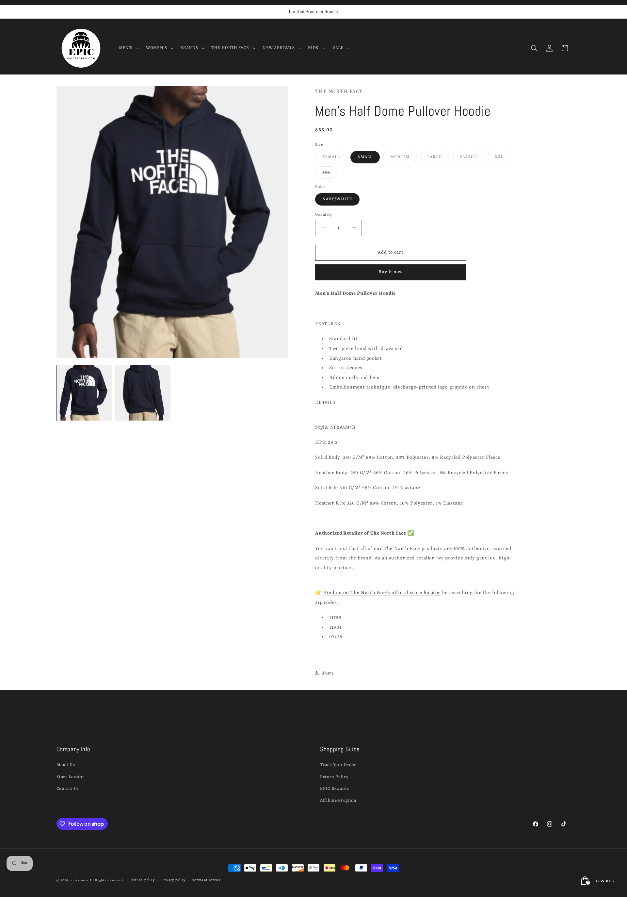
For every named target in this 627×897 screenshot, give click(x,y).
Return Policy (334, 776)
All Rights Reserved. (106, 880)
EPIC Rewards (334, 788)
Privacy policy (173, 880)
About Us (65, 765)
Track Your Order (338, 765)
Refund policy (143, 880)
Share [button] (327, 673)
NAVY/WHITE (337, 198)
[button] (128, 48)
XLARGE (471, 158)
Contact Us (67, 788)
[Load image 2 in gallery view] (142, 392)
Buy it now (390, 272)
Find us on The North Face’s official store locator (382, 592)
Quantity (323, 214)
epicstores (79, 880)
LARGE (438, 158)
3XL (329, 173)
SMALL (365, 156)
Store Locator (70, 776)
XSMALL (334, 158)
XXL (502, 158)
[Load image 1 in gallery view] (84, 392)
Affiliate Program (338, 800)
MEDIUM (403, 158)
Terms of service (206, 880)
